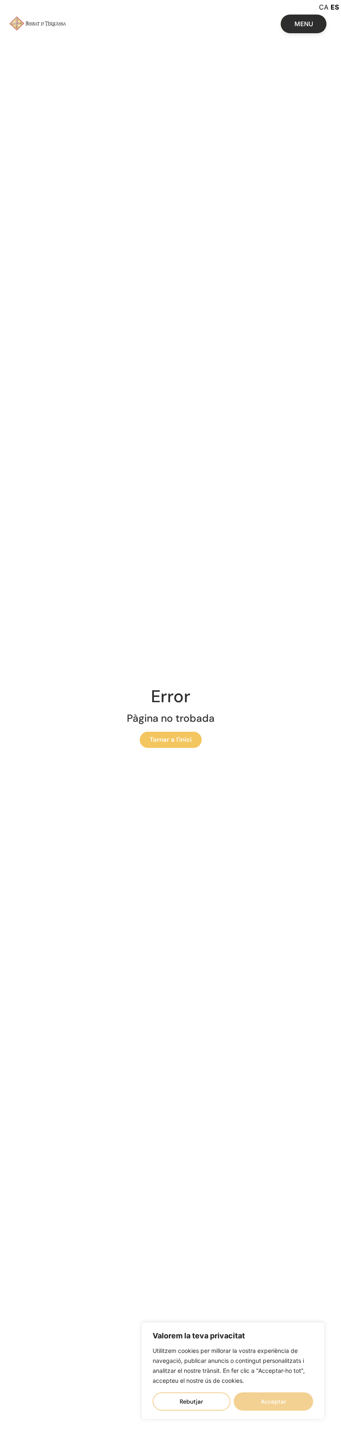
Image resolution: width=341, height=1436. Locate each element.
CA (324, 7)
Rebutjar (191, 1401)
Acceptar (273, 1401)
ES (335, 7)
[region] (232, 1370)
